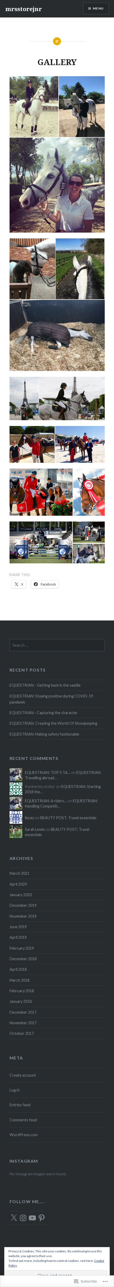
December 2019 (23, 905)
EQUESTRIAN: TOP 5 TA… (47, 772)
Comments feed (23, 1120)
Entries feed (20, 1105)
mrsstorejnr (23, 9)
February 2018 (22, 991)
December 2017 (23, 1012)
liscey (29, 817)
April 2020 (18, 884)
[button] (33, 107)
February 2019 (22, 948)
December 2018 (23, 959)
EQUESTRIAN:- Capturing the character (44, 712)
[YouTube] (32, 1218)
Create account (23, 1075)
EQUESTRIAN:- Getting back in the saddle (45, 685)
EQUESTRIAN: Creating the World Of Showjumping (53, 723)
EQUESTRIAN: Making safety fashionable (44, 734)
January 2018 (21, 1001)
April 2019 (18, 937)
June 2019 (18, 927)
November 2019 (23, 916)
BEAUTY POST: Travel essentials (68, 817)
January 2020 (21, 894)
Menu (98, 8)
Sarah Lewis (35, 829)
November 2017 (23, 1023)
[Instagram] (23, 1218)
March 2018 (19, 980)
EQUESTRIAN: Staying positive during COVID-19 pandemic (51, 699)
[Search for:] (57, 645)
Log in (15, 1090)
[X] (14, 1218)
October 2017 (22, 1033)
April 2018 (18, 969)
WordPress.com (24, 1134)
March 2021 (19, 873)
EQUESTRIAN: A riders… (46, 801)
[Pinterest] (41, 1218)
